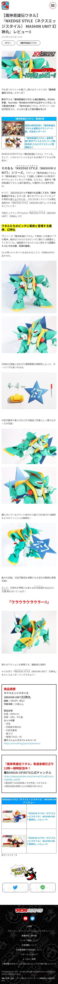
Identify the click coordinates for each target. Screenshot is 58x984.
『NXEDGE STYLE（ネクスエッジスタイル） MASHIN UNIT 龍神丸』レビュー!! (41, 816)
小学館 (29, 926)
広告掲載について (29, 945)
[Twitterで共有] (15, 887)
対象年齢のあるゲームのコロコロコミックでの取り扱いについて (29, 963)
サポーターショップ (29, 954)
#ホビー (8, 42)
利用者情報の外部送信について (29, 949)
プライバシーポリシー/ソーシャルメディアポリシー (29, 931)
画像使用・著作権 (29, 935)
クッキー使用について (29, 940)
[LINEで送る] (43, 887)
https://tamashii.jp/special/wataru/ (22, 743)
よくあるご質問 (29, 959)
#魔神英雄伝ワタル (28, 42)
